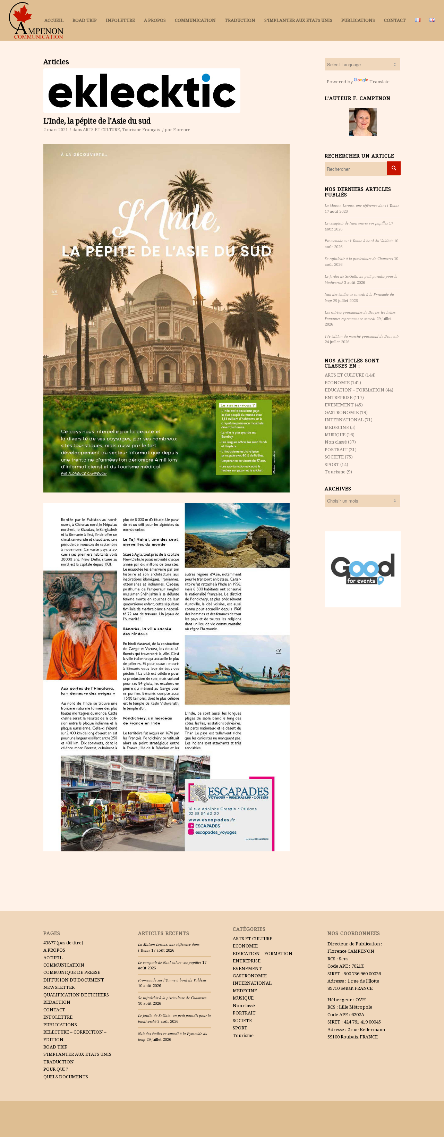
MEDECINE (337, 427)
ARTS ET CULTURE (101, 129)
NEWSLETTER (59, 987)
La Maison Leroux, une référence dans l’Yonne (362, 205)
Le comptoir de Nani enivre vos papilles (356, 223)
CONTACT (54, 1009)
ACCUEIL (52, 957)
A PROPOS (54, 950)
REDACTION (56, 1002)
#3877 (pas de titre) (63, 942)
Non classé (336, 442)
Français (151, 129)
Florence (181, 129)
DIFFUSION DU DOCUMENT (73, 980)
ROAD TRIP (55, 1047)
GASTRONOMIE (342, 412)
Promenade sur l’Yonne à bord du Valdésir (359, 240)
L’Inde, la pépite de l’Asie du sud (97, 121)
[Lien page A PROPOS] (363, 122)
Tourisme (131, 129)
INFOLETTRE (57, 1017)
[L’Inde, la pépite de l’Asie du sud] (175, 90)
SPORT (332, 464)
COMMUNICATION (63, 965)
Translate (379, 81)
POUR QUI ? (55, 1069)
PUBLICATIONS (60, 1024)
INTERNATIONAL (344, 419)
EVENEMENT (339, 404)
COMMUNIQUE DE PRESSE (71, 972)
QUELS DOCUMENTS (65, 1076)
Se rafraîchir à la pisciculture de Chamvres (359, 258)
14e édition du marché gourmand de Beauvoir (362, 336)
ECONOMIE (337, 382)
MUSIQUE (335, 434)
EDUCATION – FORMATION (354, 390)
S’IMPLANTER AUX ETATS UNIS (77, 1054)
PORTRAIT (336, 449)
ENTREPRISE (338, 397)
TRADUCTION (58, 1061)
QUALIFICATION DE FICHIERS (76, 994)
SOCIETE (334, 457)
